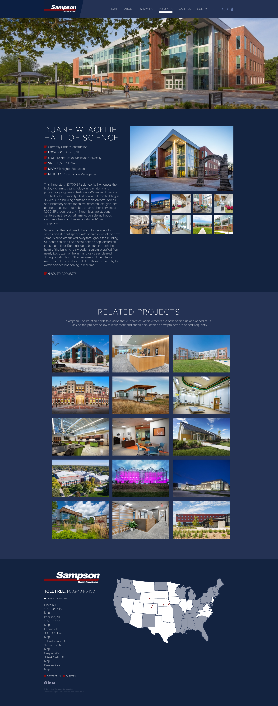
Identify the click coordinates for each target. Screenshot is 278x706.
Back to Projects (62, 274)
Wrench (227, 9)
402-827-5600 (54, 621)
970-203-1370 (53, 645)
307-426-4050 (54, 657)
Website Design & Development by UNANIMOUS (64, 692)
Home (114, 9)
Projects (165, 9)
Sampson (232, 9)
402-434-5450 (54, 609)
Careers (185, 9)
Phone (223, 9)
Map (47, 613)
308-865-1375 (53, 633)
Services (146, 9)
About (129, 9)
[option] (139, 64)
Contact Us (205, 9)
